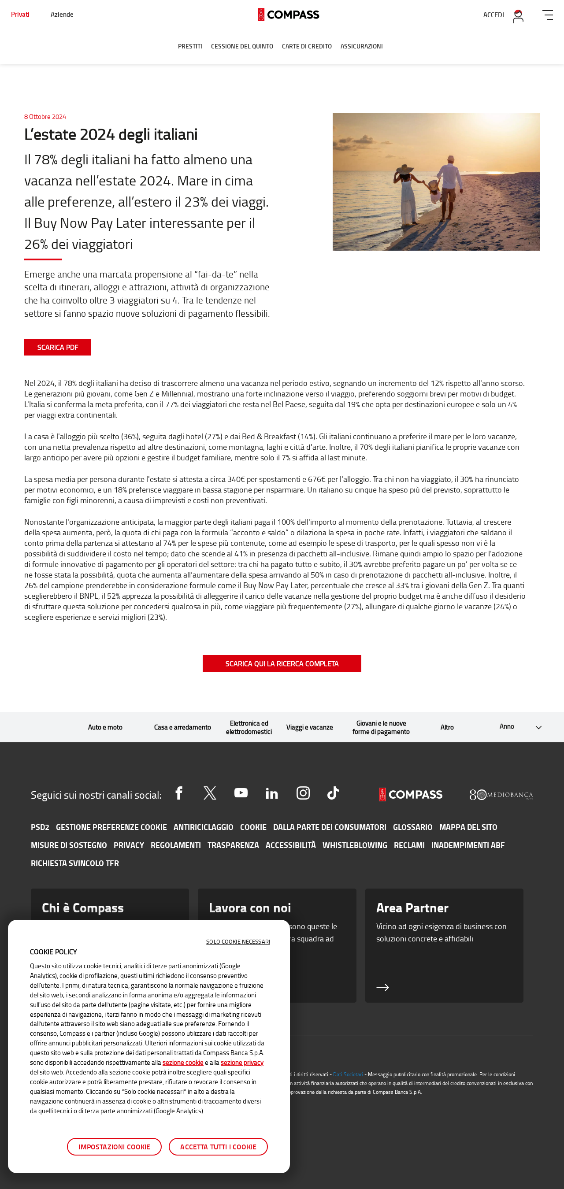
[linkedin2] (271, 793)
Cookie (253, 826)
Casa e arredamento (182, 727)
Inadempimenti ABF (468, 844)
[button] (513, 727)
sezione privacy (242, 1062)
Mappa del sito (468, 826)
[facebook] (178, 793)
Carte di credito (307, 46)
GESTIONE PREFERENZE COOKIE (111, 826)
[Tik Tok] (333, 793)
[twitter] (209, 793)
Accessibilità (291, 844)
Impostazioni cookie (114, 1146)
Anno (494, 727)
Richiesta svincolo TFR (75, 863)
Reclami (409, 844)
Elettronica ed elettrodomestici (249, 727)
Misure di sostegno (69, 844)
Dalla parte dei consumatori (329, 826)
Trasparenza (233, 844)
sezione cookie (183, 1062)
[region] (149, 1046)
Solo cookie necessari (238, 941)
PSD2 (40, 826)
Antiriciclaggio (204, 826)
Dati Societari (348, 1074)
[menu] (547, 13)
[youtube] (241, 793)
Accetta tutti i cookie (218, 1146)
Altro (447, 727)
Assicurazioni (362, 46)
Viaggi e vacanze (309, 727)
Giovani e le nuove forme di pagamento (381, 727)
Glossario (413, 826)
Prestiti (190, 46)
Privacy (129, 844)
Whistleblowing (355, 844)
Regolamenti (176, 844)
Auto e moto (105, 727)
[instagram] (303, 793)
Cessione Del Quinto (242, 46)
